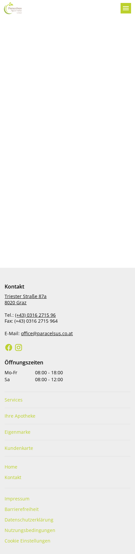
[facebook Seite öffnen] (9, 347)
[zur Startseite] (59, 8)
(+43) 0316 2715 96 (35, 315)
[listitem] (67, 400)
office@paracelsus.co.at (47, 333)
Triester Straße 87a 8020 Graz (26, 299)
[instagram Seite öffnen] (18, 347)
